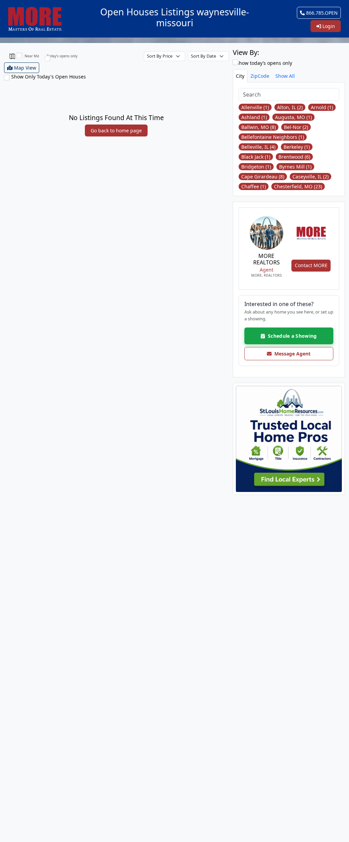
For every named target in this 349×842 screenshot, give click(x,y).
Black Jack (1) (255, 157)
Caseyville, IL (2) (310, 176)
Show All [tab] (285, 76)
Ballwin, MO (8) (258, 127)
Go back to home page (116, 130)
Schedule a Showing (291, 336)
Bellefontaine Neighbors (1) (272, 137)
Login (328, 26)
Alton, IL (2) (290, 107)
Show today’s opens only (263, 63)
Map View (24, 67)
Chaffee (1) (253, 186)
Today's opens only (62, 56)
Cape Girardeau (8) (262, 176)
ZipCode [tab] (260, 76)
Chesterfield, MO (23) (298, 186)
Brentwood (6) (294, 157)
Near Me (32, 56)
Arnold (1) (322, 107)
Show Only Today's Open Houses (48, 76)
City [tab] (240, 76)
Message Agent (291, 353)
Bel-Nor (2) (296, 127)
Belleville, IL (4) (258, 147)
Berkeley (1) (297, 147)
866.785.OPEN (321, 13)
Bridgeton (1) (256, 166)
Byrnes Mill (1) (295, 166)
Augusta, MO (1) (293, 117)
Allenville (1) (255, 107)
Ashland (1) (254, 117)
